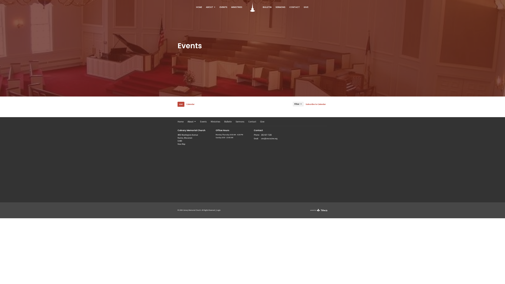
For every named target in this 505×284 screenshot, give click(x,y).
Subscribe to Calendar (316, 104)
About (209, 7)
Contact (294, 7)
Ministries (236, 7)
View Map (181, 144)
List (181, 104)
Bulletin (267, 7)
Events (223, 7)
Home (199, 7)
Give (306, 7)
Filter (296, 104)
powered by (317, 212)
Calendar (190, 104)
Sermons (280, 7)
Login (218, 210)
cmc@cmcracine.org (269, 138)
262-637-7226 (266, 135)
